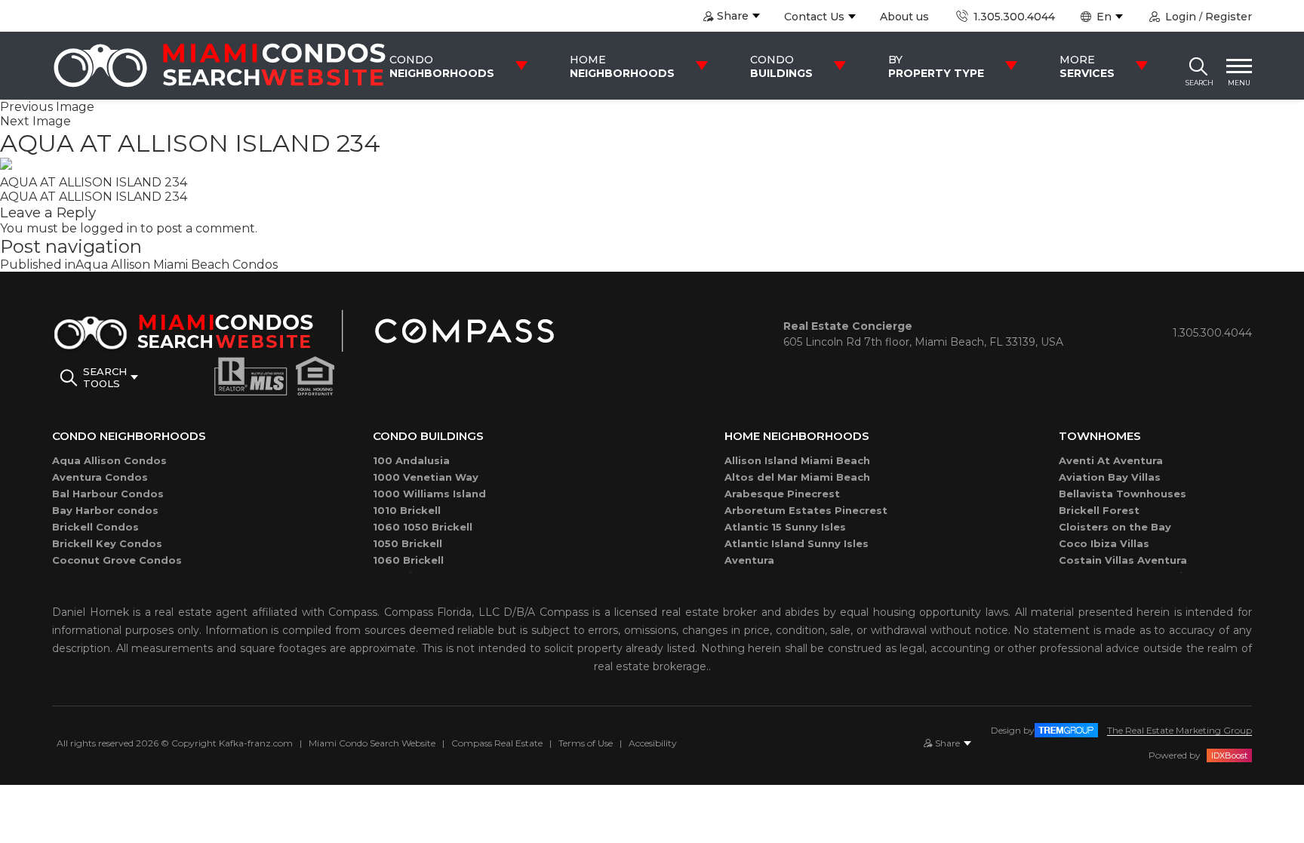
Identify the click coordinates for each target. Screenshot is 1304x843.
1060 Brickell (408, 560)
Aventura (749, 560)
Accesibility (653, 743)
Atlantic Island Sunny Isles (796, 543)
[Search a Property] (1198, 65)
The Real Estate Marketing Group (1179, 730)
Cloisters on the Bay (1115, 527)
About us (904, 16)
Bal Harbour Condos (108, 494)
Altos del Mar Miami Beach (797, 477)
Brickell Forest (1099, 510)
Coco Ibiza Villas (1104, 543)
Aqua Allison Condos (109, 460)
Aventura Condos (100, 477)
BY (936, 66)
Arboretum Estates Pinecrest (805, 510)
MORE (1087, 66)
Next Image (35, 121)
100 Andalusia (411, 460)
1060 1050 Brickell (422, 527)
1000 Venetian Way (425, 477)
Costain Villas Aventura (1123, 560)
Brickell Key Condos (107, 543)
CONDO (441, 66)
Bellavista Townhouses (1122, 494)
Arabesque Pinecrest (782, 494)
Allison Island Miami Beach (797, 460)
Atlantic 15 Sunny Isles (785, 527)
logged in (108, 228)
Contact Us (814, 16)
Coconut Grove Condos (117, 560)
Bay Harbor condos (105, 510)
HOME (622, 66)
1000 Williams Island (429, 494)
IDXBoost (1229, 755)
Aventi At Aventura (1111, 460)
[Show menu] (1239, 65)
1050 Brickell (407, 543)
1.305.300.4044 (1012, 16)
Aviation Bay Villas (1110, 477)
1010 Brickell (407, 510)
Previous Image (47, 107)
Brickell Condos (95, 527)
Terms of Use (585, 743)
